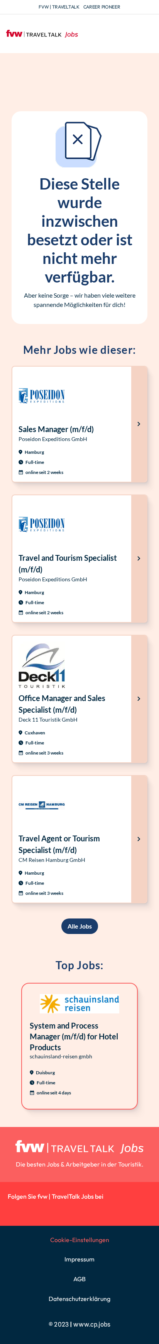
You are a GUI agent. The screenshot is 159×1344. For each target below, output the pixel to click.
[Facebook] (50, 1210)
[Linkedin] (15, 1210)
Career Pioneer (101, 7)
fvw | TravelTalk (59, 7)
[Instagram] (32, 1210)
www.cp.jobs (91, 1324)
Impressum (79, 1259)
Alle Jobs (80, 926)
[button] (146, 33)
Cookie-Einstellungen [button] (79, 1240)
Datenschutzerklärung (79, 1299)
